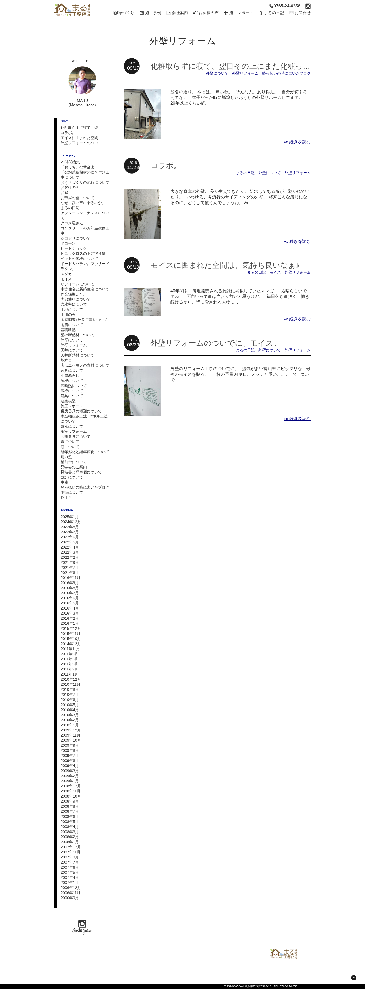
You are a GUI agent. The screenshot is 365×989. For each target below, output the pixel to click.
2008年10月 (71, 796)
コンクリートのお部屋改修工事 (85, 230)
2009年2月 (70, 776)
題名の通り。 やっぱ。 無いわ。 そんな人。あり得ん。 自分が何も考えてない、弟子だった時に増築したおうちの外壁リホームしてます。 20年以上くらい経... (238, 97)
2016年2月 (70, 618)
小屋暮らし (70, 375)
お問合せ (303, 12)
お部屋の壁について (77, 197)
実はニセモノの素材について (85, 365)
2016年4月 (70, 608)
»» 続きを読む (297, 142)
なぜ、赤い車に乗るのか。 (83, 203)
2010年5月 (70, 705)
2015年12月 (71, 628)
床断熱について (74, 386)
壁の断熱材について (77, 335)
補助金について (74, 462)
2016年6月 (70, 598)
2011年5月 (69, 659)
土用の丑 (68, 314)
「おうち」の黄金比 (77, 167)
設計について (72, 477)
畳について (70, 441)
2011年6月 (69, 654)
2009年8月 (70, 750)
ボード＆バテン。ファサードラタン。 (85, 266)
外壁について (72, 340)
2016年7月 (70, 593)
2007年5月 (70, 872)
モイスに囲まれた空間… (81, 138)
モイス (66, 279)
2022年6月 (70, 537)
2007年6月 (70, 867)
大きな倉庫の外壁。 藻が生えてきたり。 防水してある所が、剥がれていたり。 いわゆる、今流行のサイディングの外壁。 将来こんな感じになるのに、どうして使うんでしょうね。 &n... (239, 197)
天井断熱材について (77, 355)
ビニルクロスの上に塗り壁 (83, 253)
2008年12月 (71, 786)
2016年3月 (70, 613)
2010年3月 (70, 715)
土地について (72, 309)
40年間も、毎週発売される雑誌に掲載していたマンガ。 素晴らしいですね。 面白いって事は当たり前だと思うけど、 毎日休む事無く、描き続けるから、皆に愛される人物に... (239, 296)
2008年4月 (70, 827)
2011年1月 (69, 674)
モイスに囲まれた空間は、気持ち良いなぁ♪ (225, 265)
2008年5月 (70, 821)
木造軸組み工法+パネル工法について (84, 418)
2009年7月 (70, 755)
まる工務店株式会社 (283, 954)
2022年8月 (70, 527)
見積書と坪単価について (81, 472)
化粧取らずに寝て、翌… (81, 127)
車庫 (64, 482)
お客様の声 (70, 187)
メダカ (66, 274)
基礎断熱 (68, 330)
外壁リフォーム (74, 345)
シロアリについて (76, 238)
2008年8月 (70, 806)
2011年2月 (69, 669)
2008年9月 (70, 801)
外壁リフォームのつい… (81, 143)
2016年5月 (70, 603)
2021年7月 (70, 567)
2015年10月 (71, 639)
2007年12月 (71, 847)
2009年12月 (71, 730)
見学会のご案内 (74, 467)
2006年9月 (70, 898)
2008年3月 (70, 832)
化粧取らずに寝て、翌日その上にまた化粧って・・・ (241, 66)
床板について (72, 391)
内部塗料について (76, 299)
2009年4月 (70, 766)
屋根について (72, 380)
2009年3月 (70, 771)
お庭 (64, 192)
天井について (72, 350)
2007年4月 (70, 877)
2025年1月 (70, 517)
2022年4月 (70, 547)
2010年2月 (70, 720)
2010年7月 (70, 694)
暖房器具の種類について (81, 411)
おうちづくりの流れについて (85, 182)
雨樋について (72, 492)
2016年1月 (70, 623)
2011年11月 (70, 649)
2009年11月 (70, 735)
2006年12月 (71, 887)
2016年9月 (70, 583)
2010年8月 (70, 689)
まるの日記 (70, 208)
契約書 (66, 360)
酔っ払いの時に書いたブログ (85, 487)
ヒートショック (74, 248)
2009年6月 (70, 760)
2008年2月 (70, 837)
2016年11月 (70, 578)
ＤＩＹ (66, 497)
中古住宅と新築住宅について (85, 289)
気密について (72, 426)
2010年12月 (71, 679)
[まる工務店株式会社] (72, 9)
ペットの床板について (79, 258)
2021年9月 (70, 562)
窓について (70, 446)
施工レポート (72, 406)
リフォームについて (77, 284)
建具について (72, 396)
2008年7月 (70, 811)
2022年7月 (70, 532)
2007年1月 (70, 882)
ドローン (68, 243)
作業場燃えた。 (74, 294)
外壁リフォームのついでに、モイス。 (215, 343)
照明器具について (76, 436)
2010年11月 (70, 684)
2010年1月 (70, 725)
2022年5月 (70, 542)
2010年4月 (70, 710)
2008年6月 (70, 816)
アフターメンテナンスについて (85, 215)
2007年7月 (70, 862)
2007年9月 (70, 857)
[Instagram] (308, 6)
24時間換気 (70, 162)
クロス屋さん (72, 223)
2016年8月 (70, 588)
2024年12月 (71, 522)
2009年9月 (70, 745)
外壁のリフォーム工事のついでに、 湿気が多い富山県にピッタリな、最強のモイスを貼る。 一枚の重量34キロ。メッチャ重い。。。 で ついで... (240, 374)
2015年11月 (70, 633)
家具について (72, 370)
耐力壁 (66, 457)
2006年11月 (70, 893)
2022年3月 (70, 552)
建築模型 (68, 401)
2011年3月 (69, 664)
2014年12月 (71, 644)
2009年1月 (70, 781)
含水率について (74, 304)
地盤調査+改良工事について (84, 319)
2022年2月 (70, 557)
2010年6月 (70, 699)
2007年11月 (70, 852)
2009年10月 (71, 740)
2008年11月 (70, 791)
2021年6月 (70, 572)
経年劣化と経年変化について (85, 452)
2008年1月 (70, 842)
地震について (72, 325)
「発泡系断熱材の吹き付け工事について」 (85, 174)
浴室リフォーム (74, 431)
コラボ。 (68, 133)
